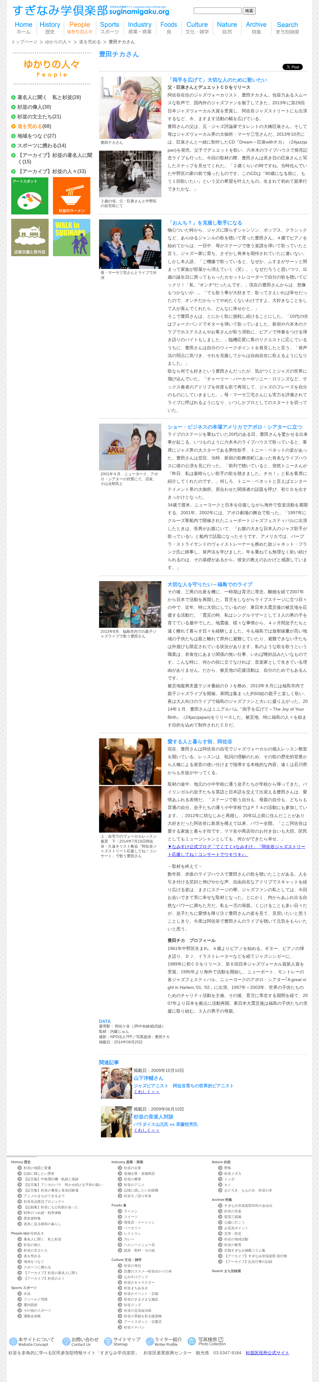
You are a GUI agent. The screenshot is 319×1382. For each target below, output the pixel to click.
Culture (127, 1260)
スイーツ (131, 1217)
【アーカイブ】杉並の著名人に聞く (51, 1273)
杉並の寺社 (132, 1265)
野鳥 (227, 1168)
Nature (221, 1162)
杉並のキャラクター (139, 1282)
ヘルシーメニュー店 (139, 1245)
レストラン (132, 1233)
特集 (256, 28)
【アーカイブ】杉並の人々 (47, 171)
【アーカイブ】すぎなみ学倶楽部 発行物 (255, 1256)
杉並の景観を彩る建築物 (143, 1316)
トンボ (229, 1179)
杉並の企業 (132, 1168)
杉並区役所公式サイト (267, 1352)
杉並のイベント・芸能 (141, 1293)
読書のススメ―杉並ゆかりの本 (148, 1271)
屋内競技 (30, 1305)
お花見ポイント (236, 1228)
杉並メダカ (232, 1173)
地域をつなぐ (32, 136)
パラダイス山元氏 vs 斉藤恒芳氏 (166, 1124)
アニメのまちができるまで (44, 1196)
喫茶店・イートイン (139, 1222)
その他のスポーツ (37, 1310)
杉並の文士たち (34, 116)
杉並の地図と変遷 (37, 1168)
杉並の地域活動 (236, 1239)
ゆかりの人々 (58, 41)
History (21, 1162)
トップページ (24, 41)
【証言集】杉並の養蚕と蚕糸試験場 (51, 1190)
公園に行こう (234, 1222)
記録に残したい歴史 (39, 1173)
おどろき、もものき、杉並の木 (248, 1190)
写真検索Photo (207, 1341)
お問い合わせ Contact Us (81, 1341)
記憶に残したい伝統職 (141, 1190)
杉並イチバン (134, 1327)
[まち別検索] (288, 28)
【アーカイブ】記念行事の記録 (248, 1261)
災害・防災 (232, 1233)
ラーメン (131, 1211)
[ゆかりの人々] (80, 28)
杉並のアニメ (134, 1185)
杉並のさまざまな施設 (141, 1299)
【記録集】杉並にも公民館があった (51, 1207)
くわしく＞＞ (147, 1091)
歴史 (50, 28)
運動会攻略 (32, 1316)
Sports (24, 1288)
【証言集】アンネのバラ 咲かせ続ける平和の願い (63, 1185)
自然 (227, 28)
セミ (227, 1185)
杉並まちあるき (136, 1288)
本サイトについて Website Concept (34, 1341)
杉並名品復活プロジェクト (44, 1201)
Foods (119, 1205)
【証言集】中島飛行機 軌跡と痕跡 (51, 1179)
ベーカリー (132, 1228)
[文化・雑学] (197, 28)
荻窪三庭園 (232, 1217)
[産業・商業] (140, 28)
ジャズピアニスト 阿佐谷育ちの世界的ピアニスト (184, 1085)
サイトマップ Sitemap (123, 1341)
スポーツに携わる (37, 145)
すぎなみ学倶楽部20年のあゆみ (248, 1205)
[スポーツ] (110, 28)
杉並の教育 (232, 1245)
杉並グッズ (132, 1305)
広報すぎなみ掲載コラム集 (244, 1250)
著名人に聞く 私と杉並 (44, 97)
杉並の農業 (132, 1179)
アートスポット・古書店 (143, 1321)
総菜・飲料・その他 (139, 1250)
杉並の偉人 (29, 107)
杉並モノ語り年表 (137, 1196)
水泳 (27, 1293)
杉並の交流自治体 (137, 1310)
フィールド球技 (36, 1299)
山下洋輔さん (149, 1078)
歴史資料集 (32, 1218)
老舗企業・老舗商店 (139, 1173)
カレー (129, 1239)
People (27, 1233)
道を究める (90, 41)
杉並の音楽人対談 (154, 1116)
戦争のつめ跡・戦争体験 (42, 1213)
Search (226, 1271)
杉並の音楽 (232, 1211)
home (24, 28)
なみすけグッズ (136, 1277)
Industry (127, 1162)
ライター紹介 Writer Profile (165, 1341)
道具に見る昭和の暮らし (42, 1224)
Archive (222, 1199)
